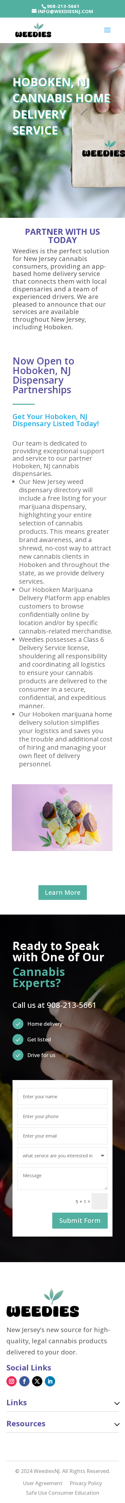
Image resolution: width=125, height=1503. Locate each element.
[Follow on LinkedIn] (50, 1381)
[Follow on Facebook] (24, 1381)
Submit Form (80, 1220)
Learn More (62, 892)
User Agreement (43, 1484)
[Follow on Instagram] (11, 1381)
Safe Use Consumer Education (62, 1493)
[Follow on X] (37, 1381)
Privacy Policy (86, 1484)
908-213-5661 (63, 6)
